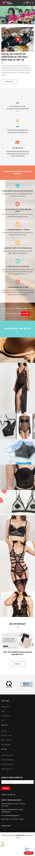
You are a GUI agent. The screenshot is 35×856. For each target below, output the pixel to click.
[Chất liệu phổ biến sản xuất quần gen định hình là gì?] (17, 641)
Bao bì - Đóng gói (6, 740)
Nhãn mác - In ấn (6, 735)
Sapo (17, 837)
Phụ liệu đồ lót (5, 716)
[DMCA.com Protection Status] (2, 844)
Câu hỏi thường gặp (7, 755)
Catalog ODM (5, 706)
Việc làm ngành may (7, 769)
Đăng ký (5, 788)
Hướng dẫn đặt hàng (7, 759)
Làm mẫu (4, 731)
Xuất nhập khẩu (6, 744)
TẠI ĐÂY (25, 313)
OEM (2, 711)
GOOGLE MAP (6, 826)
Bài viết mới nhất (17, 624)
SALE (2, 720)
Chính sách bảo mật (7, 764)
